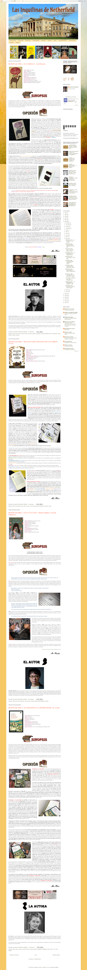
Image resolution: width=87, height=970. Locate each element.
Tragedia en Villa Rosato (69, 310)
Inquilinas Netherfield (74, 87)
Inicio (36, 954)
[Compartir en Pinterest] (42, 332)
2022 (66, 219)
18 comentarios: (31, 699)
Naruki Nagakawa (41, 701)
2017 (66, 299)
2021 (14, 333)
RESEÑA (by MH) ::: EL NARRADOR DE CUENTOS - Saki (70, 282)
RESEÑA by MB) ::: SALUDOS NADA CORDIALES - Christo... (69, 262)
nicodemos (44, 967)
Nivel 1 (51, 949)
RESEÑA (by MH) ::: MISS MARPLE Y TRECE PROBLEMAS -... (70, 271)
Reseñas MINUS (36, 40)
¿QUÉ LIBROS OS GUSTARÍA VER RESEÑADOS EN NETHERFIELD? (72, 204)
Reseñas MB (20, 40)
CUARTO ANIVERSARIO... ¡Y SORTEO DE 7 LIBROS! (73, 166)
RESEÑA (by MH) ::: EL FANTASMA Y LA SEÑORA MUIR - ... (70, 253)
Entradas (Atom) (37, 959)
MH (68, 98)
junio (67, 233)
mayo (67, 235)
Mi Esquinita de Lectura (70, 328)
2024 (66, 216)
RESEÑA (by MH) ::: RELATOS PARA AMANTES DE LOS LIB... (69, 245)
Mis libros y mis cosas (69, 308)
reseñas (10, 335)
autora (24, 506)
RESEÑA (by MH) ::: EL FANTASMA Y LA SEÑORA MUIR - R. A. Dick (34, 708)
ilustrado (41, 506)
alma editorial (17, 506)
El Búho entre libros (69, 317)
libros (51, 333)
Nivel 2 (59, 333)
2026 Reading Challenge (71, 97)
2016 (66, 300)
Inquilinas (18, 42)
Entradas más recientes (14, 954)
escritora (31, 506)
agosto (67, 229)
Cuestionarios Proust (63, 40)
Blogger (56, 967)
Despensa (43, 40)
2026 (66, 212)
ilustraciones (36, 506)
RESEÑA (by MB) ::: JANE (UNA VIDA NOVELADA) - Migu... (70, 266)
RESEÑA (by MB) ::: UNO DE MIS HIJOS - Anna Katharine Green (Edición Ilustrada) (73, 198)
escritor (19, 333)
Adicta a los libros (68, 345)
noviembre (68, 224)
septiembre (68, 228)
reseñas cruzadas (15, 335)
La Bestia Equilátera (45, 333)
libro (44, 506)
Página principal (13, 40)
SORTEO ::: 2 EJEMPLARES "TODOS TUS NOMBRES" (72, 159)
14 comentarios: (31, 947)
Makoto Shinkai (34, 701)
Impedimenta (44, 949)
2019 (66, 295)
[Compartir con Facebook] (40, 332)
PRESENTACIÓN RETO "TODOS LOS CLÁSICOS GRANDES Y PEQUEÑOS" (73, 153)
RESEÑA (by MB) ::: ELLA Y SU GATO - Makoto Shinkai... (69, 249)
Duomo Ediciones (21, 701)
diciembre (68, 223)
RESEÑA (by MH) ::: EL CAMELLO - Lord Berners (27, 64)
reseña (50, 506)
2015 (66, 302)
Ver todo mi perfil (71, 88)
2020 (66, 293)
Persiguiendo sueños (69, 348)
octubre (67, 226)
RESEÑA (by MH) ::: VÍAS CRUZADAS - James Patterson (73, 184)
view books (76, 105)
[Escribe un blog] (38, 332)
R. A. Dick (56, 949)
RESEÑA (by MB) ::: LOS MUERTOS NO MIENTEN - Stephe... (70, 275)
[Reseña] (14, 58)
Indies (55, 40)
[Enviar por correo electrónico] (37, 332)
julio (67, 231)
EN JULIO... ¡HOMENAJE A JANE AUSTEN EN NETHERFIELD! (73, 179)
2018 (66, 297)
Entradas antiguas (56, 954)
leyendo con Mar (68, 332)
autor (16, 333)
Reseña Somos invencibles (70, 349)
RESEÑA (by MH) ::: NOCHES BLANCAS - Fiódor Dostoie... (70, 286)
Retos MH (11, 42)
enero (67, 291)
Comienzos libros (72, 40)
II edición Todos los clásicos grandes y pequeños (31, 333)
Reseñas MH (28, 40)
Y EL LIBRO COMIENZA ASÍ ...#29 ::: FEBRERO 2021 (70, 279)
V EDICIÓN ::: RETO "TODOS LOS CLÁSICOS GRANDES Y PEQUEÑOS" (73, 191)
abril (67, 236)
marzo (67, 238)
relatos (46, 506)
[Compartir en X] (39, 332)
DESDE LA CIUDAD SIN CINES (71, 312)
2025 (66, 214)
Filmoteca (50, 40)
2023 (66, 218)
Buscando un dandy (69, 336)
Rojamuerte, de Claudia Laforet (70, 342)
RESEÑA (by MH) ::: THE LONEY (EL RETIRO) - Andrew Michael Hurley (73, 172)
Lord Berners (54, 333)
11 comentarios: (31, 331)
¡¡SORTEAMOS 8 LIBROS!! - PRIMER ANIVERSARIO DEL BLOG (73, 147)
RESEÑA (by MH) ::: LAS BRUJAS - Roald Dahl (70, 257)
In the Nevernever (68, 341)
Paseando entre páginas (70, 321)
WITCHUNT (67, 329)
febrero (67, 289)
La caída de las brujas (69, 346)
